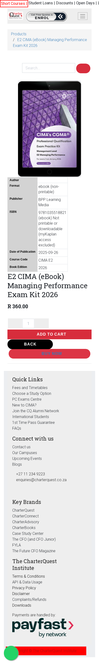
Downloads (21, 605)
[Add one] (42, 323)
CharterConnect (25, 516)
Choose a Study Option (31, 393)
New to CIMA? (24, 405)
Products (18, 34)
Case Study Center (27, 533)
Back (30, 344)
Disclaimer (21, 593)
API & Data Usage (27, 582)
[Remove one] (15, 323)
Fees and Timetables (30, 387)
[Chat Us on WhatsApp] (11, 653)
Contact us (21, 447)
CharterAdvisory (25, 522)
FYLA (16, 545)
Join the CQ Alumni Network (35, 411)
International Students (30, 416)
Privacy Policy (24, 588)
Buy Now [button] (51, 354)
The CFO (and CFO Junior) (34, 539)
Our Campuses (24, 452)
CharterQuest (23, 510)
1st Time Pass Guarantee (34, 422)
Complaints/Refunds (29, 599)
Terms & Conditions (28, 576)
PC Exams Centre (27, 399)
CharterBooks (24, 527)
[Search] (83, 68)
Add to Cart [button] (51, 334)
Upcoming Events (27, 458)
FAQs (16, 428)
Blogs (17, 464)
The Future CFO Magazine (34, 551)
